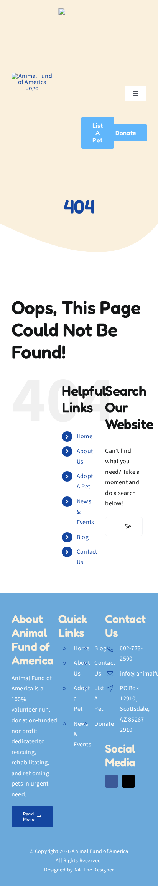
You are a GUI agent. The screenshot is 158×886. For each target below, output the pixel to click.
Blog (83, 537)
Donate (104, 724)
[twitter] (128, 781)
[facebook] (111, 781)
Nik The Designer (94, 870)
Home (84, 436)
